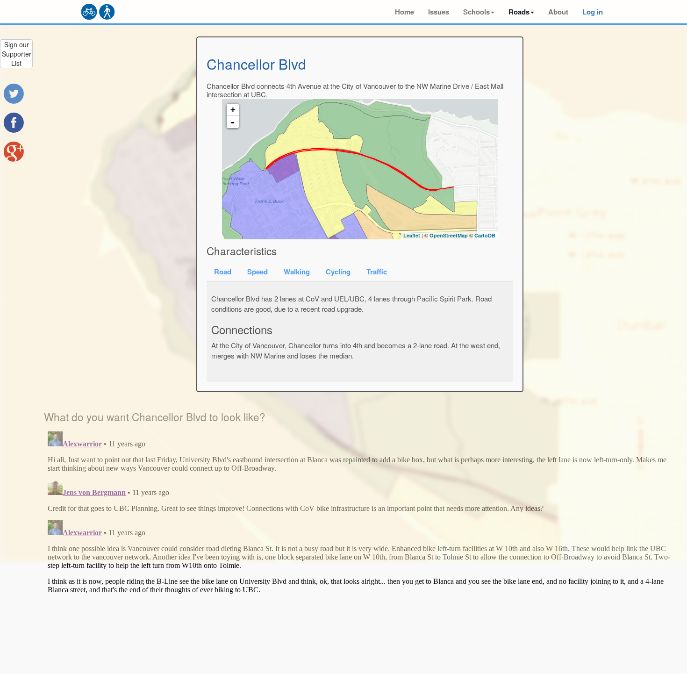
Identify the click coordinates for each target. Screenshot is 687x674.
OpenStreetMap (448, 235)
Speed (257, 271)
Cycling (338, 271)
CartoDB (484, 235)
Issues (438, 12)
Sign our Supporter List (16, 54)
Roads (519, 12)
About (558, 12)
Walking (297, 271)
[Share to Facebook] (13, 122)
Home (404, 12)
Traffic (376, 271)
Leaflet (411, 235)
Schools (476, 12)
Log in (592, 12)
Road (222, 271)
